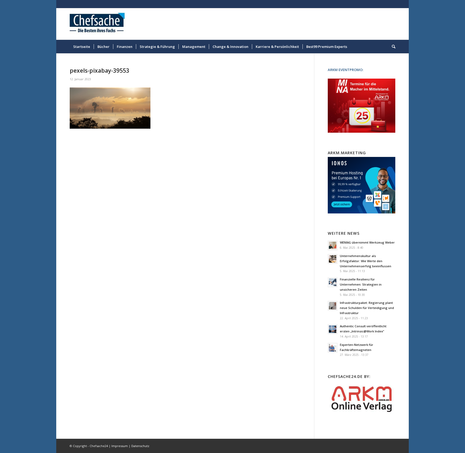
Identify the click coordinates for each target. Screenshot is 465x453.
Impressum (119, 446)
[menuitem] (82, 46)
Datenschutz (140, 446)
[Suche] (391, 46)
